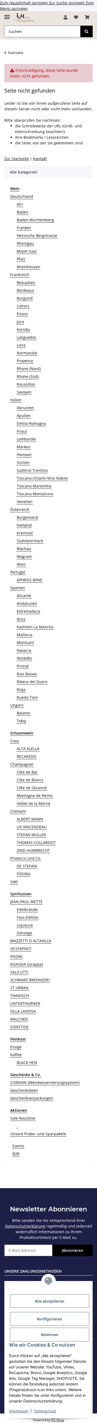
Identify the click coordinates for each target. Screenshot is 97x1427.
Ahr (20, 204)
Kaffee (16, 1054)
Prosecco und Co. (25, 858)
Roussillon (26, 384)
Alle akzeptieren (49, 1301)
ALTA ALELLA (28, 748)
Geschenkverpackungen (31, 1098)
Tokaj (21, 720)
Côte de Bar (27, 772)
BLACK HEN (27, 1062)
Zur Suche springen (67, 2)
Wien (21, 564)
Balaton (23, 713)
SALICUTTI (19, 972)
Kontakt (40, 158)
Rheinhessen (28, 266)
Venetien (25, 501)
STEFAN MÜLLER (31, 834)
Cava (14, 740)
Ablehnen (49, 1334)
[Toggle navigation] (7, 14)
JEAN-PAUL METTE (26, 901)
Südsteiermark (30, 540)
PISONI (16, 956)
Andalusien (27, 603)
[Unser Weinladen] (24, 17)
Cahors (23, 306)
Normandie (27, 352)
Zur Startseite (16, 158)
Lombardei (26, 439)
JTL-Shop (57, 1420)
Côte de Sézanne (32, 787)
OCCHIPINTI (20, 948)
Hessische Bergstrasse (37, 235)
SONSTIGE (19, 1026)
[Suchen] (86, 31)
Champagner (22, 764)
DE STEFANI (27, 866)
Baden (22, 212)
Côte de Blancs (30, 779)
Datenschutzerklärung (25, 1226)
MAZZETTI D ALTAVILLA (30, 940)
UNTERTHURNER (25, 1003)
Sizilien (23, 462)
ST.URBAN (19, 987)
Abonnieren (72, 1250)
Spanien (17, 587)
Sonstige (24, 932)
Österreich (19, 509)
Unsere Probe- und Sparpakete (38, 1133)
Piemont (24, 454)
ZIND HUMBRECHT (33, 850)
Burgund (25, 298)
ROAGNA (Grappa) (26, 964)
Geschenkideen (24, 1090)
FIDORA (23, 873)
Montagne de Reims (35, 795)
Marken (23, 446)
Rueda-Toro (27, 697)
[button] (65, 17)
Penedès (24, 658)
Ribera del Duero (32, 681)
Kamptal (24, 525)
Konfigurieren (49, 1319)
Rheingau (25, 243)
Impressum (18, 1411)
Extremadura (28, 611)
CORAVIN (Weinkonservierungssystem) (44, 1082)
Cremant (18, 811)
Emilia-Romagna (31, 423)
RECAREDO (26, 756)
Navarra (24, 650)
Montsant (25, 642)
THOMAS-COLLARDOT (36, 842)
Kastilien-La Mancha (35, 626)
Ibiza (21, 619)
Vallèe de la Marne (33, 803)
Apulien (24, 415)
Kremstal (25, 532)
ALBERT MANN (30, 819)
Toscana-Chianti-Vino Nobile (42, 478)
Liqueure (25, 925)
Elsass (22, 313)
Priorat (23, 666)
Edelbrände (27, 909)
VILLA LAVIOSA (23, 1011)
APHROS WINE (29, 579)
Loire (21, 345)
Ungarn (17, 705)
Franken (24, 227)
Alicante (24, 595)
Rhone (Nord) (29, 368)
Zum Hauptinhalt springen (24, 2)
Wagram (24, 556)
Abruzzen (25, 407)
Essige (16, 1046)
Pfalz (21, 259)
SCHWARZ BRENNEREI (30, 979)
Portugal (17, 572)
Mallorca (24, 634)
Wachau (24, 548)
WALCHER (19, 1019)
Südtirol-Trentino (32, 470)
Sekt (14, 881)
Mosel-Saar (27, 251)
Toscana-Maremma (34, 486)
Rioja (21, 689)
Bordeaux (25, 290)
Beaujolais (26, 282)
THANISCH (19, 995)
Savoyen (24, 392)
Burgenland (27, 517)
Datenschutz (45, 1411)
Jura (20, 321)
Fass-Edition (28, 917)
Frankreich (19, 274)
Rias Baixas (27, 673)
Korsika (23, 329)
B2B (15, 1153)
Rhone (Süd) (28, 376)
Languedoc (26, 337)
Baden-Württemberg (35, 219)
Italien (16, 399)
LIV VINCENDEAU (32, 826)
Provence (25, 360)
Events (18, 1145)
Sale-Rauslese (22, 1118)
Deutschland (21, 196)
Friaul (22, 431)
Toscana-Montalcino (35, 493)
